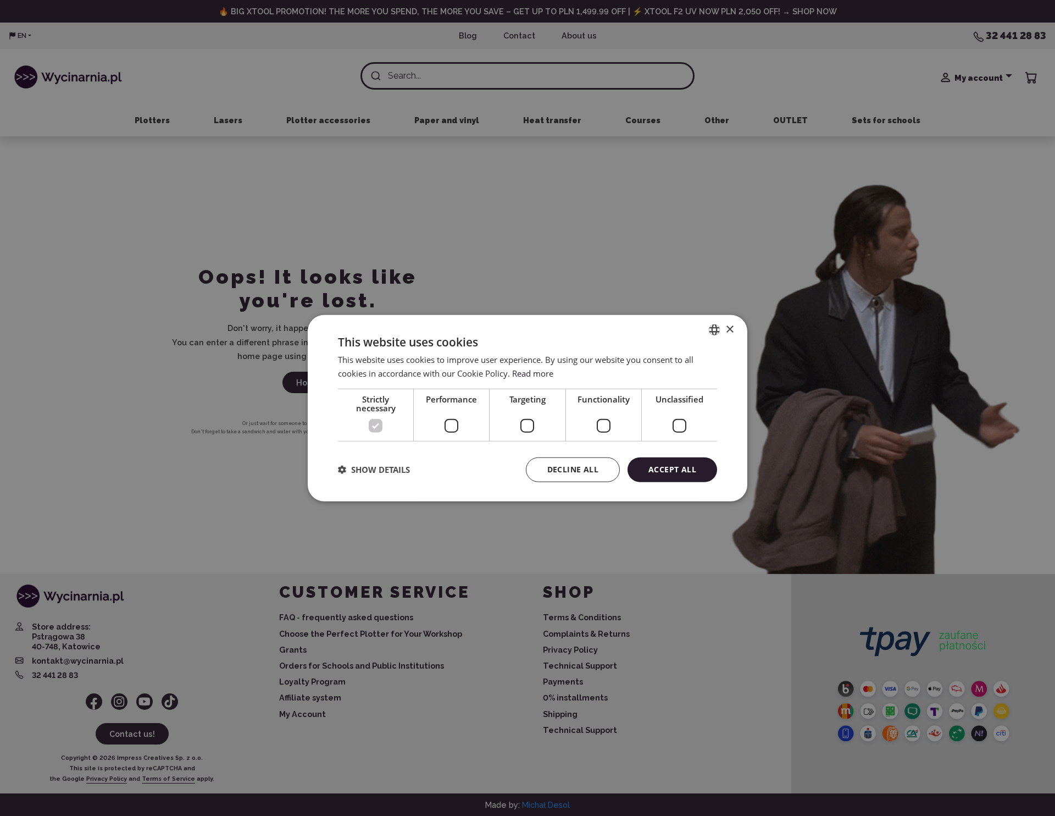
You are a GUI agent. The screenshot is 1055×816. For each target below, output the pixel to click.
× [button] (729, 329)
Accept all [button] (672, 469)
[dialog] (527, 408)
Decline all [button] (572, 469)
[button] (374, 470)
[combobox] (714, 329)
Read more (532, 373)
